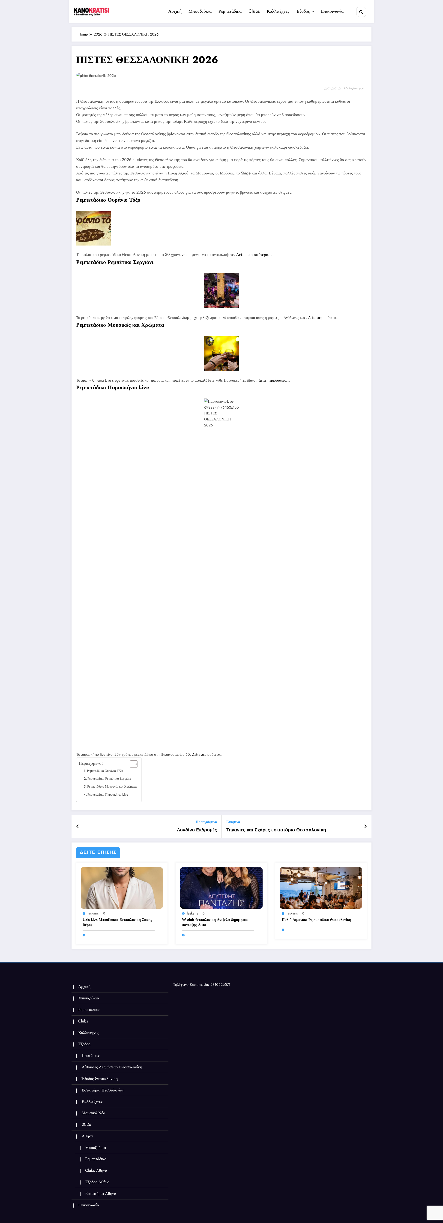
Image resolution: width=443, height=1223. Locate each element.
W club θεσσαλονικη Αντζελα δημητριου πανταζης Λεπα (215, 922)
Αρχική (175, 11)
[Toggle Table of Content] (131, 764)
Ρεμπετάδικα (230, 11)
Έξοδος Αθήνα (97, 1182)
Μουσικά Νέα (93, 1113)
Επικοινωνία (332, 11)
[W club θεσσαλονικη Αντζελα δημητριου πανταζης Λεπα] (221, 887)
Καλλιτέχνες (278, 11)
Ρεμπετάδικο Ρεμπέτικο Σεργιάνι (109, 778)
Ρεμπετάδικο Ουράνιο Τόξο (105, 770)
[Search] (361, 12)
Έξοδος (303, 11)
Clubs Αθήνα (96, 1170)
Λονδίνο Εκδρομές (197, 830)
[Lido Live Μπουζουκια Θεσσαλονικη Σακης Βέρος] (122, 887)
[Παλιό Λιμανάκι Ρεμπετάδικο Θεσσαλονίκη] (321, 887)
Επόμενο (233, 822)
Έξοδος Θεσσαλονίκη (100, 1079)
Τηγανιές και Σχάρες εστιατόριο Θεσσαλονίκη (276, 830)
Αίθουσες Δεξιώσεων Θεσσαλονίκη (112, 1067)
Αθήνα (87, 1136)
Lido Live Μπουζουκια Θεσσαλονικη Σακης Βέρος (117, 922)
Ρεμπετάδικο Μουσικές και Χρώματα (112, 786)
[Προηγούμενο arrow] (77, 826)
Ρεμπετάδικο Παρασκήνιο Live (107, 794)
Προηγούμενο (206, 822)
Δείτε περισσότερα (252, 255)
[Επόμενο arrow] (365, 826)
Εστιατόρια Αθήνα (100, 1193)
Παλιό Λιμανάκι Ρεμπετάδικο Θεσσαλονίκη (316, 919)
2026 (86, 1124)
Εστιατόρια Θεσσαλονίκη (103, 1090)
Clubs (254, 11)
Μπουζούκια (200, 11)
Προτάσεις (90, 1055)
